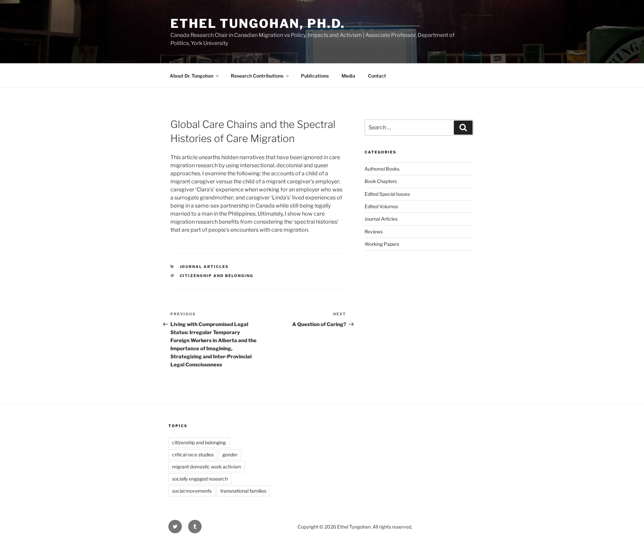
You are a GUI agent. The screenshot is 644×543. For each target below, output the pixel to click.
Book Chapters (381, 181)
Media (348, 76)
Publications (315, 76)
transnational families (243, 491)
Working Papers (382, 244)
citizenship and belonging (217, 275)
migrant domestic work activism (206, 466)
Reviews (374, 231)
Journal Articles (204, 266)
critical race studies (193, 454)
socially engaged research (200, 479)
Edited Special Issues (387, 194)
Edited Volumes (381, 206)
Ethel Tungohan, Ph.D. (257, 23)
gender (229, 454)
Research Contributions (257, 76)
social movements (192, 491)
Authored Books (382, 169)
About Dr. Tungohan (191, 76)
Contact (377, 76)
